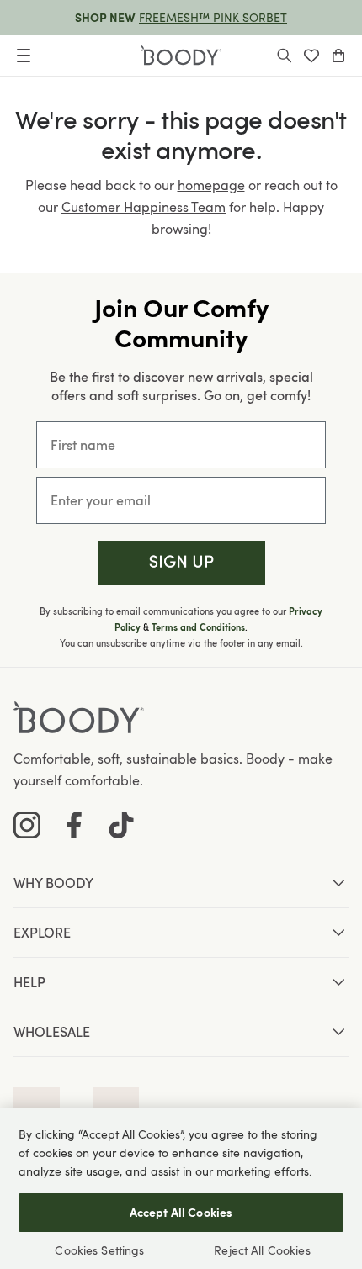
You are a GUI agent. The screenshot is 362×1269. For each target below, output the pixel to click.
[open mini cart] (338, 55)
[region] (181, 1188)
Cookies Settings (99, 1250)
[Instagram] (26, 825)
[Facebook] (74, 825)
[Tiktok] (121, 825)
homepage (211, 185)
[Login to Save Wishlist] (311, 55)
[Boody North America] (181, 55)
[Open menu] (23, 55)
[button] (181, 563)
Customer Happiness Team (143, 207)
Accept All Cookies (181, 1212)
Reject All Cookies (262, 1250)
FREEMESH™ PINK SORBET (213, 17)
